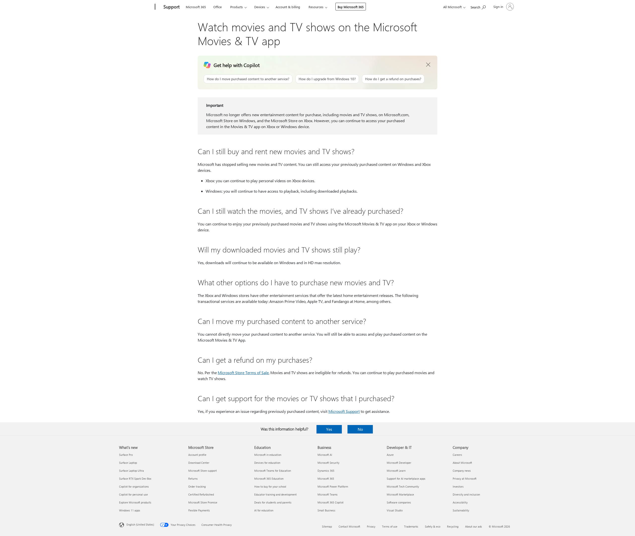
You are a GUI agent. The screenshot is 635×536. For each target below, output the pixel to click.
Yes (329, 429)
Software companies (399, 502)
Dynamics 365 (326, 470)
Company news (462, 470)
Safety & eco (432, 526)
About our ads (473, 526)
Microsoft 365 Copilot (331, 502)
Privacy (371, 526)
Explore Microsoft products (135, 502)
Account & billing (288, 7)
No (360, 429)
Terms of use (389, 526)
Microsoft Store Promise (202, 502)
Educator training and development (275, 494)
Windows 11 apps (129, 510)
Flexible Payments (199, 510)
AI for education (263, 510)
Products (236, 7)
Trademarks (411, 526)
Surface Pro (126, 455)
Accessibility (460, 502)
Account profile (197, 455)
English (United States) (140, 524)
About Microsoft (462, 463)
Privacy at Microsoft (464, 478)
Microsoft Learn (396, 470)
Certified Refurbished (201, 494)
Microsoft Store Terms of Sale (243, 372)
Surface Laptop (128, 463)
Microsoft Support (344, 411)
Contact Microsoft (349, 526)
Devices (259, 7)
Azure (390, 455)
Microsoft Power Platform (333, 486)
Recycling (452, 526)
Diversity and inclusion (466, 494)
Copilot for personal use (133, 494)
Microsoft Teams (328, 494)
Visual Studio (395, 510)
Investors (458, 486)
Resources (316, 7)
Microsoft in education (267, 455)
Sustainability (461, 510)
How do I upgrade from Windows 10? (327, 78)
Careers (457, 455)
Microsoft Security (328, 463)
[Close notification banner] (428, 65)
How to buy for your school (270, 486)
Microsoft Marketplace (400, 494)
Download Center (198, 463)
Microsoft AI (325, 455)
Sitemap (327, 526)
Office (217, 7)
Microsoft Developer (399, 463)
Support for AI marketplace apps (406, 478)
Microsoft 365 (196, 7)
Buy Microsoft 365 (351, 7)
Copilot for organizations (134, 486)
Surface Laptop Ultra (131, 470)
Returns (193, 478)
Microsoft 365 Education (269, 478)
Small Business (326, 510)
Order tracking (197, 486)
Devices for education (267, 463)
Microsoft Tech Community (403, 486)
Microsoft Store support (202, 470)
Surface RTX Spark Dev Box (135, 478)
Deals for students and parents (272, 502)
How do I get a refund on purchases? (393, 78)
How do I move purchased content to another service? (248, 78)
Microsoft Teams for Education (272, 470)
